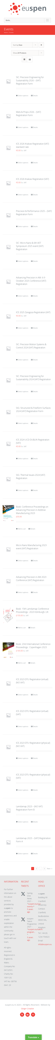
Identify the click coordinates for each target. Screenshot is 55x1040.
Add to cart (22, 529)
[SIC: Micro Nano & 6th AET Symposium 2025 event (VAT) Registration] (8, 247)
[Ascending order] (41, 45)
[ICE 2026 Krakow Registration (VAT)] (8, 183)
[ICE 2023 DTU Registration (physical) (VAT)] (8, 779)
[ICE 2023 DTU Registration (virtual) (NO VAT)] (8, 683)
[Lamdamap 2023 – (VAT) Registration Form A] (8, 842)
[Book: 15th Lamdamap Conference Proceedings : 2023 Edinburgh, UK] (8, 615)
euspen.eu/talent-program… (35, 930)
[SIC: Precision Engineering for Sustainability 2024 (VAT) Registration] (8, 380)
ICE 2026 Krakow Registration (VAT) (32, 179)
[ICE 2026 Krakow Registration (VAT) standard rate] (8, 148)
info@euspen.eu (45, 944)
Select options (23, 95)
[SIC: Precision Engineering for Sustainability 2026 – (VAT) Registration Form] (8, 81)
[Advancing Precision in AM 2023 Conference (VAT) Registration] (8, 581)
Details (35, 95)
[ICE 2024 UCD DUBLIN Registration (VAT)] (8, 444)
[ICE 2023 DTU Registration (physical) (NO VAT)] (8, 747)
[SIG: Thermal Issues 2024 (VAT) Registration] (8, 479)
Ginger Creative (27, 1008)
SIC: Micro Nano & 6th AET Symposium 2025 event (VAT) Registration (29, 246)
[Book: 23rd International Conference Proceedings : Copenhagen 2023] (8, 650)
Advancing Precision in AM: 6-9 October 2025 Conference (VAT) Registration (31, 280)
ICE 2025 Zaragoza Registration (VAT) (33, 312)
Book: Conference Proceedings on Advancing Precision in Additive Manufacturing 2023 (32, 510)
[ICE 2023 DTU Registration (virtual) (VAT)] (8, 715)
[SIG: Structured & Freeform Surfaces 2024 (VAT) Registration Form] (8, 412)
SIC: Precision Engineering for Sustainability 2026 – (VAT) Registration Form (30, 80)
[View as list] (29, 59)
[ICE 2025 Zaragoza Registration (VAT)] (8, 316)
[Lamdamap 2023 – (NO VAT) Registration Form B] (8, 810)
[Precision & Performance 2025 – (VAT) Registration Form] (8, 215)
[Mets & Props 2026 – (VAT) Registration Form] (8, 116)
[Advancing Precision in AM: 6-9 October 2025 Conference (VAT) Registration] (8, 281)
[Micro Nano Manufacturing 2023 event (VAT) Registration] (8, 549)
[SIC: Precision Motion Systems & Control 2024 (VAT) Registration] (8, 348)
